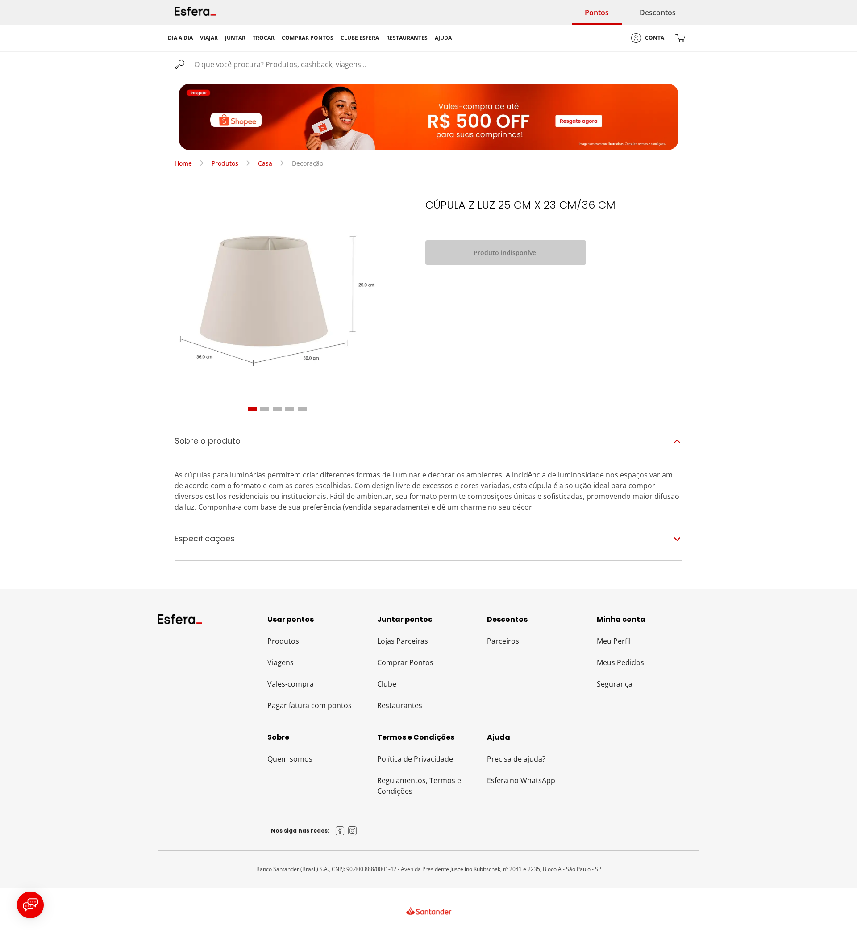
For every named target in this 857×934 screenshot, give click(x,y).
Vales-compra (290, 684)
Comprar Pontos (405, 662)
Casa (265, 163)
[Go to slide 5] (302, 409)
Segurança (614, 684)
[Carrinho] (680, 38)
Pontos (597, 12)
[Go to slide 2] (264, 409)
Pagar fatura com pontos (309, 705)
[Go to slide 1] (252, 409)
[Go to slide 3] (277, 409)
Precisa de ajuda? (516, 759)
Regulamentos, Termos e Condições (419, 785)
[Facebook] (340, 830)
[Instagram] (352, 830)
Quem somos (289, 759)
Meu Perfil (614, 641)
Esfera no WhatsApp (521, 780)
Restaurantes (399, 705)
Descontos (658, 12)
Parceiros (503, 641)
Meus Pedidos (620, 662)
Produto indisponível (506, 252)
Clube (386, 684)
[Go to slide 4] (289, 409)
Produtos (225, 163)
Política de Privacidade (415, 759)
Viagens (280, 662)
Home (183, 163)
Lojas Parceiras (402, 641)
